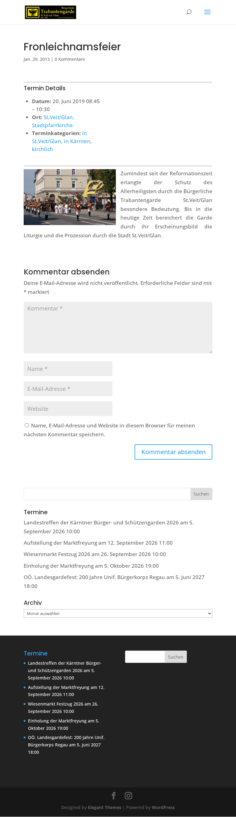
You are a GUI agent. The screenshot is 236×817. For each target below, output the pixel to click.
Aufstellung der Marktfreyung (60, 542)
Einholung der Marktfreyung (59, 565)
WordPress (163, 807)
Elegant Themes (104, 807)
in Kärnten (77, 141)
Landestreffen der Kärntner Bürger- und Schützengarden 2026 (101, 522)
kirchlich (42, 149)
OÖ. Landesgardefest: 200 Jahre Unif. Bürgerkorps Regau (94, 577)
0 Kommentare (70, 59)
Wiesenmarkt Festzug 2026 (57, 554)
